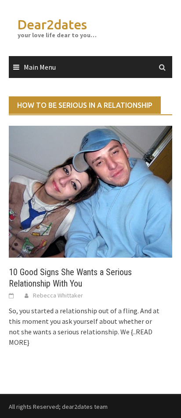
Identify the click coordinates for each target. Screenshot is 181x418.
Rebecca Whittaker (58, 295)
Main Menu (40, 67)
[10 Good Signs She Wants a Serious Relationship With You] (90, 191)
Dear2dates (52, 24)
